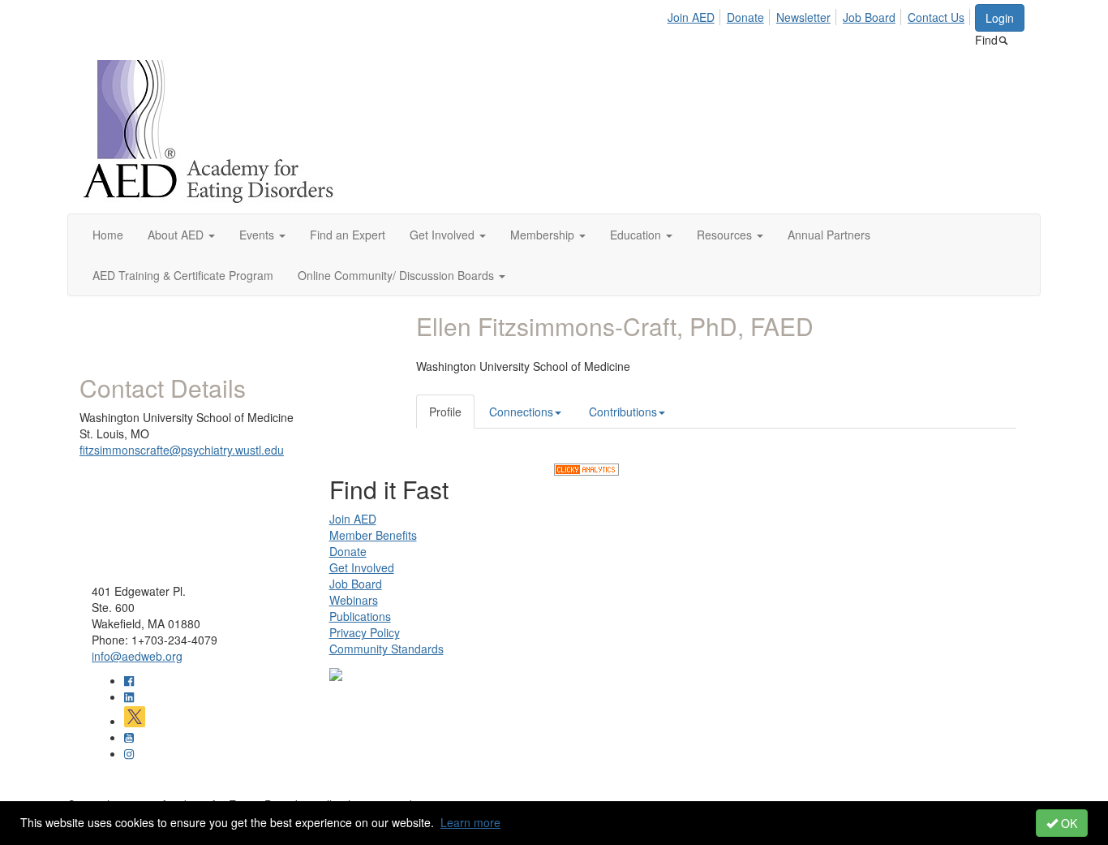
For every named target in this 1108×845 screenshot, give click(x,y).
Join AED (691, 17)
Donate (745, 17)
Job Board (869, 17)
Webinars (353, 600)
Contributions (623, 411)
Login (1000, 18)
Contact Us (936, 17)
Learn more (470, 822)
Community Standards (386, 648)
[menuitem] (695, 14)
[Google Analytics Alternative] (586, 467)
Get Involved (361, 567)
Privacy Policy (364, 632)
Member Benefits (373, 535)
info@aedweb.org (137, 656)
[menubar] (820, 14)
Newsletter (803, 17)
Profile (445, 411)
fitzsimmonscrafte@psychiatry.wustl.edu (181, 450)
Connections (521, 411)
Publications (360, 616)
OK (1067, 823)
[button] (181, 234)
